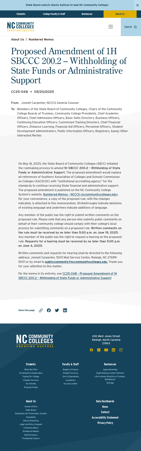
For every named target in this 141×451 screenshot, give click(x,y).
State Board (31, 410)
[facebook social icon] (91, 350)
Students (21, 13)
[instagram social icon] (121, 350)
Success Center (70, 383)
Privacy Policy (105, 423)
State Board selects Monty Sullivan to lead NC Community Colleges (67, 4)
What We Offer (31, 369)
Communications (31, 427)
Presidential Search (31, 438)
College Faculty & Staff (54, 13)
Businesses (87, 13)
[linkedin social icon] (113, 350)
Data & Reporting (30, 420)
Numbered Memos (41, 39)
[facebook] (49, 310)
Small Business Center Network (110, 373)
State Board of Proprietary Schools (31, 413)
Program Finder (31, 387)
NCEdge (110, 383)
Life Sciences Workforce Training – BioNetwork (110, 377)
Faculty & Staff (70, 364)
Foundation (31, 417)
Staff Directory (31, 435)
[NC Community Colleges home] (20, 26)
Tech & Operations (70, 376)
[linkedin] (65, 310)
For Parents (31, 383)
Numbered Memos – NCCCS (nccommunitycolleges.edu (80, 194)
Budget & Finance (70, 369)
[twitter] (57, 310)
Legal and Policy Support (30, 424)
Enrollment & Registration (30, 373)
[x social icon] (99, 350)
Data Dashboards (105, 401)
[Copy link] (41, 310)
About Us (120, 13)
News (105, 407)
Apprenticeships (110, 369)
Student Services (30, 380)
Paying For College (31, 376)
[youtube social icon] (106, 350)
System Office (31, 406)
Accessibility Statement (105, 417)
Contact (105, 412)
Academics (70, 380)
